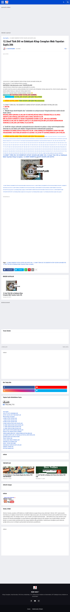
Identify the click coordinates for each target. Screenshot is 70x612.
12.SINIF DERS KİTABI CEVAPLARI (12, 428)
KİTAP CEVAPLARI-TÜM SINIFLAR (12, 415)
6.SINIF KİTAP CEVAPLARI (10, 418)
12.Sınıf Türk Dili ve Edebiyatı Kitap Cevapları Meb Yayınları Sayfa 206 (13, 294)
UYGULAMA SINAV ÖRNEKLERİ (11, 440)
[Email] (32, 269)
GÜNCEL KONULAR (8, 446)
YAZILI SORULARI (7, 438)
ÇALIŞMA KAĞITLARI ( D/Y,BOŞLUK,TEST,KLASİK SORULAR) (19, 435)
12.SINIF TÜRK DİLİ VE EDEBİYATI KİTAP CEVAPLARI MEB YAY (49, 262)
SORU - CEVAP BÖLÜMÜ (9, 443)
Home (28, 609)
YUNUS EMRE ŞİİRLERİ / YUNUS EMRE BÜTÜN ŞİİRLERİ (17, 433)
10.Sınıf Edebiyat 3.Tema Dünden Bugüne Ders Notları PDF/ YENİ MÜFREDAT (18, 475)
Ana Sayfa (5, 38)
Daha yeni (4, 347)
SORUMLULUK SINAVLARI (10, 441)
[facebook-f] (19, 387)
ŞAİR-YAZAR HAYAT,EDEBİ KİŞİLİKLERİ (13, 430)
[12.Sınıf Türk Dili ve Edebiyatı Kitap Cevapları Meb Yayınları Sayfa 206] (13, 286)
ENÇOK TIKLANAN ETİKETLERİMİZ (12, 431)
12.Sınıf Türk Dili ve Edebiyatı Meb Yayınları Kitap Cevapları (18, 264)
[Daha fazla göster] (36, 269)
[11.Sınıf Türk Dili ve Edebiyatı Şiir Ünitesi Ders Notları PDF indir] (51, 470)
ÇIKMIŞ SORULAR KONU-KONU (11, 436)
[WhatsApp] (25, 269)
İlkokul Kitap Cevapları (9, 416)
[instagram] (19, 390)
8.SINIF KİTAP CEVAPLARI (10, 421)
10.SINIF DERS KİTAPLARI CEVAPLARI (13, 425)
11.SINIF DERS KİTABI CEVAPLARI (12, 426)
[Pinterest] (29, 269)
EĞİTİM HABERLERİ (8, 448)
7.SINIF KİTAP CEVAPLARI (10, 420)
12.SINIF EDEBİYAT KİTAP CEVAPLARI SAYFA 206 (23, 38)
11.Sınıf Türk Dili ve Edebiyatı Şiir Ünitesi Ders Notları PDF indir (50, 475)
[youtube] (51, 387)
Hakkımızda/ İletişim (37, 609)
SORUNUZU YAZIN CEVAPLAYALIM (12, 445)
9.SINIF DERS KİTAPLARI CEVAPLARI (13, 423)
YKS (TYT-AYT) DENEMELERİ (10, 413)
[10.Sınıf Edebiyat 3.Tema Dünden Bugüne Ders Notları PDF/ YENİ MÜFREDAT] (18, 470)
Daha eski (65, 347)
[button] (2, 2)
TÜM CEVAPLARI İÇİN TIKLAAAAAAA (31, 101)
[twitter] (51, 390)
